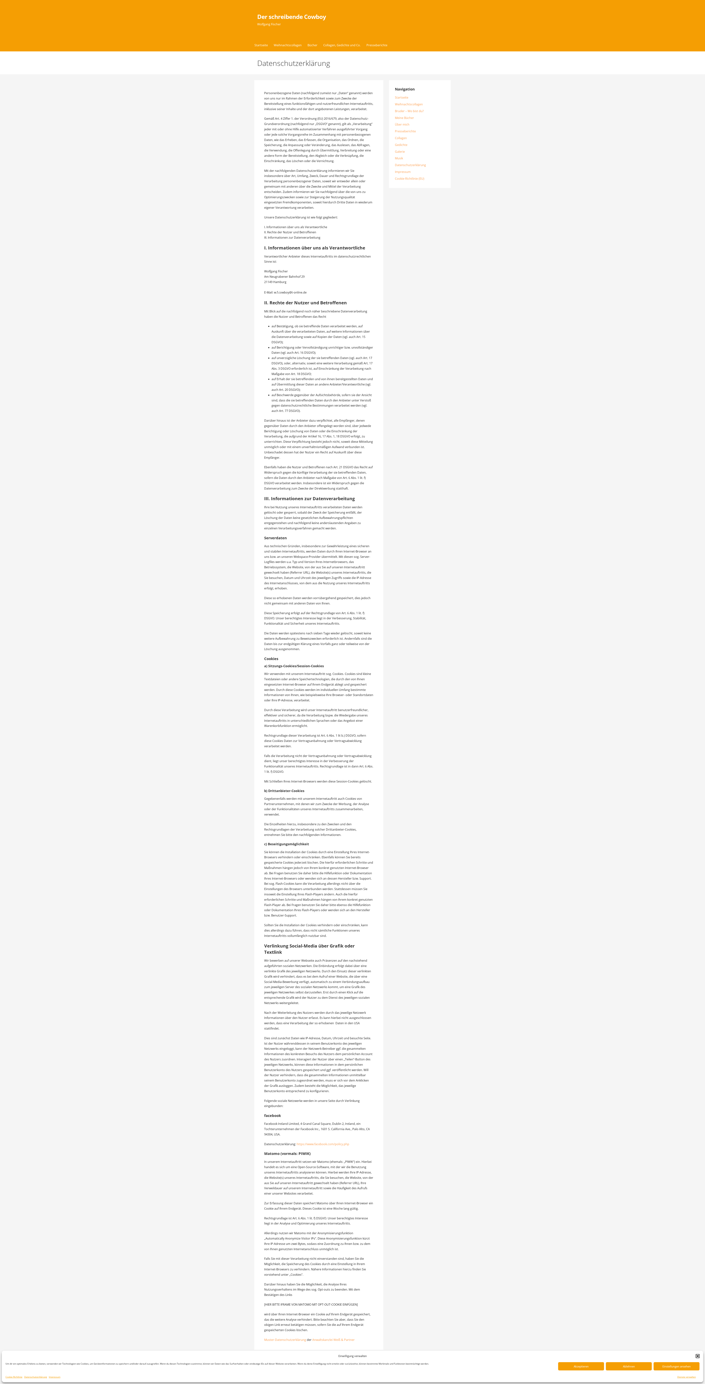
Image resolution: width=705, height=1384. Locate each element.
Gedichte (401, 145)
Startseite (261, 45)
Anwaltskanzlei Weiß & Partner (333, 1340)
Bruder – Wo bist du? (409, 111)
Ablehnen (629, 1366)
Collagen (401, 138)
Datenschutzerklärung (35, 1376)
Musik (399, 158)
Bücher (312, 45)
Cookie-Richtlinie (14, 1376)
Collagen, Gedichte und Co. (342, 45)
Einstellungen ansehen (676, 1366)
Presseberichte (376, 45)
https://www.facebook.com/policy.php (323, 1144)
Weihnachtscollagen (288, 45)
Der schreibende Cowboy (291, 17)
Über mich (402, 124)
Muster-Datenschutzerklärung (285, 1340)
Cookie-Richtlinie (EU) (409, 179)
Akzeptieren (581, 1366)
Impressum (54, 1376)
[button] (697, 1356)
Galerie (400, 152)
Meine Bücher (404, 118)
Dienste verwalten (686, 1376)
